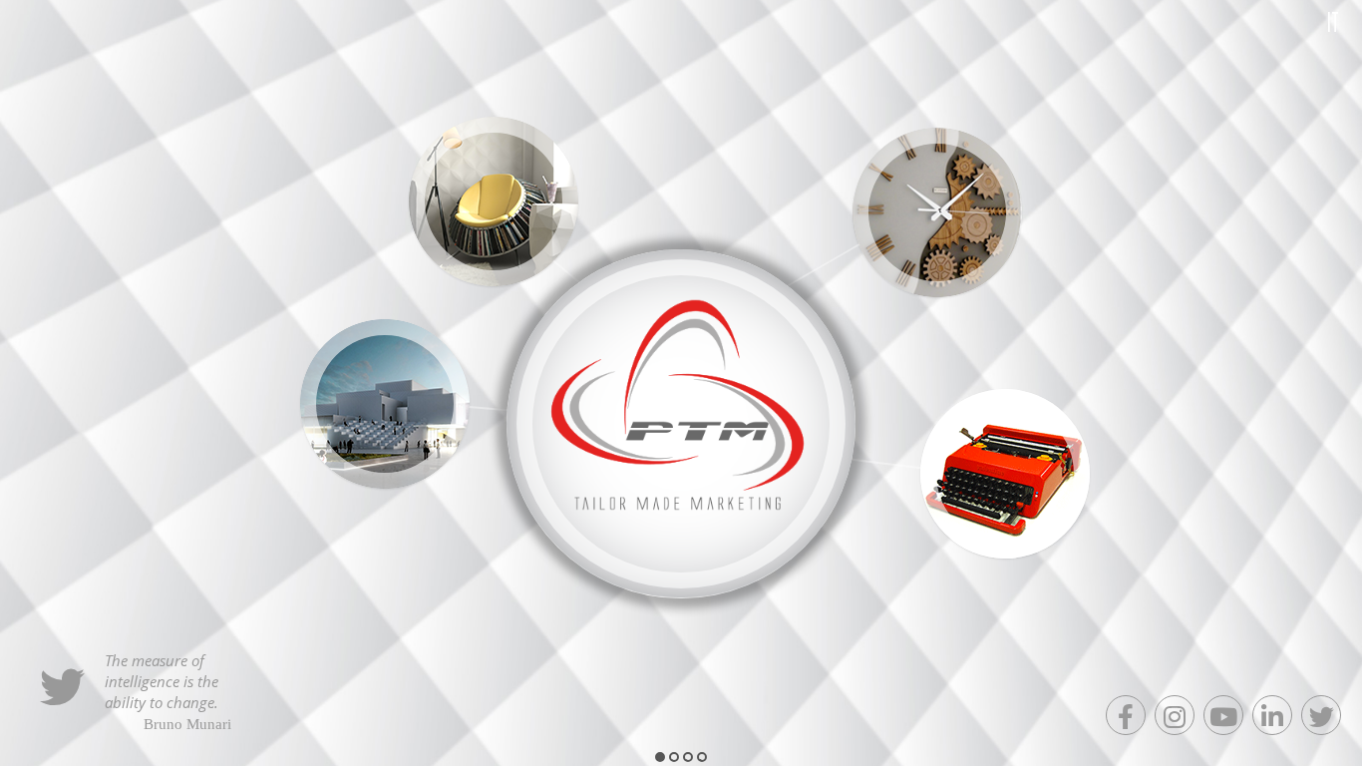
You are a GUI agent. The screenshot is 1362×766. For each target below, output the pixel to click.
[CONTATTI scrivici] (1005, 474)
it (1333, 21)
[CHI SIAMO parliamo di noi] (385, 404)
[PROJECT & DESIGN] (937, 212)
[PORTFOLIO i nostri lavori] (493, 201)
